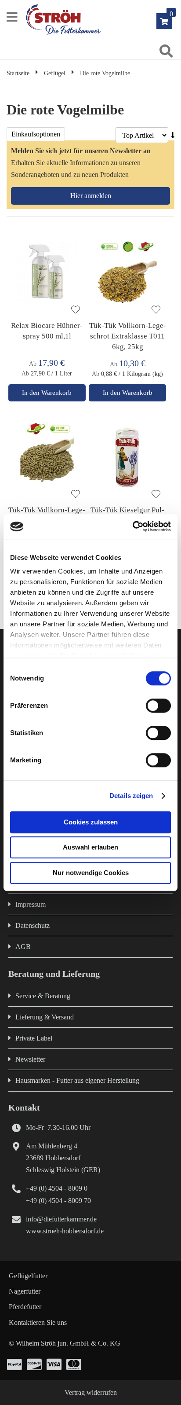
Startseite (19, 73)
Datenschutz (32, 925)
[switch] (158, 706)
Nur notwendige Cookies (91, 872)
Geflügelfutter (28, 1276)
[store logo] (101, 19)
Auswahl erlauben (90, 847)
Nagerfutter (24, 1291)
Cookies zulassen (91, 822)
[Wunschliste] (75, 310)
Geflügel (55, 73)
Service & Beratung (42, 996)
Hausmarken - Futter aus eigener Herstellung (77, 1080)
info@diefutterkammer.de (61, 1219)
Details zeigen (131, 795)
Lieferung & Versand (44, 1017)
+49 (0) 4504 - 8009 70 (58, 1200)
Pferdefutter (25, 1306)
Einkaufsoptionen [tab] (35, 134)
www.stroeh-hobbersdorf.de (65, 1231)
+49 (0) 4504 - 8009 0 (56, 1188)
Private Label (33, 1038)
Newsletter (30, 1059)
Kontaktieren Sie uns (38, 1322)
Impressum (30, 904)
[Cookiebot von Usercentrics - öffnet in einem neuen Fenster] (132, 526)
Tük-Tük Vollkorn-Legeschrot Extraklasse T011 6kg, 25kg (127, 336)
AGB (23, 946)
